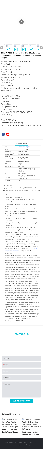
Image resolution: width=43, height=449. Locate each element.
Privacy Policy (25, 445)
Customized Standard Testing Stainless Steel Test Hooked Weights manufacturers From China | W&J (30, 433)
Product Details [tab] (21, 143)
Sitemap (16, 445)
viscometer (14, 251)
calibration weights (24, 147)
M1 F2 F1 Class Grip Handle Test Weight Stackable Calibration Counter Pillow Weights (10, 431)
